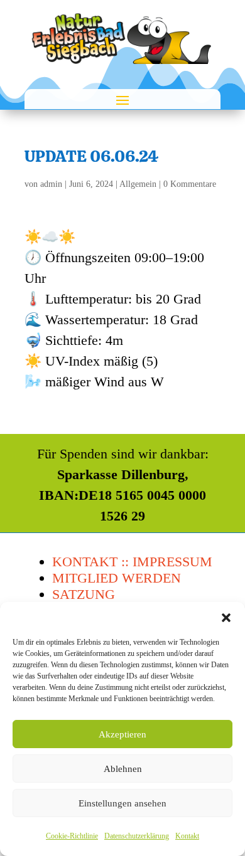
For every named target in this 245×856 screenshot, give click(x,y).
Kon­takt (187, 836)
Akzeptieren (122, 734)
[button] (226, 617)
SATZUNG (83, 594)
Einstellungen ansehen (122, 803)
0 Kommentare (189, 184)
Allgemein (137, 184)
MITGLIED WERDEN (116, 578)
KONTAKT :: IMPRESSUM (132, 561)
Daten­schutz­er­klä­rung (136, 836)
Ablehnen (123, 769)
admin (51, 184)
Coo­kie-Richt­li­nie (72, 836)
